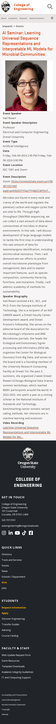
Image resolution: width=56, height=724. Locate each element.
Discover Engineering (13, 618)
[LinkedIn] (11, 533)
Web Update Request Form (16, 655)
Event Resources (11, 660)
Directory (7, 554)
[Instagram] (4, 533)
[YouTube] (18, 533)
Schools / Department (13, 576)
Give (4, 582)
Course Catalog (10, 635)
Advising (6, 630)
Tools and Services (12, 560)
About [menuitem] (3, 18)
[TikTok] (24, 533)
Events (20, 26)
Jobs (4, 588)
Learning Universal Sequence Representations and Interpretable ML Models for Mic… (27, 432)
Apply (5, 613)
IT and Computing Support (16, 677)
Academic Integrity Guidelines (17, 672)
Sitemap (5, 714)
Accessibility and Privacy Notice (14, 695)
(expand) (7, 26)
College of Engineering (23, 7)
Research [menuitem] (23, 18)
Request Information (14, 607)
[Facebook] (31, 533)
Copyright (6, 709)
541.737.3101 (9, 520)
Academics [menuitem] (12, 18)
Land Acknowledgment (11, 700)
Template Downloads (13, 666)
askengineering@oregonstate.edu (20, 525)
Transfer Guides (10, 624)
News (5, 571)
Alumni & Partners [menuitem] (36, 18)
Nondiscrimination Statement (13, 704)
